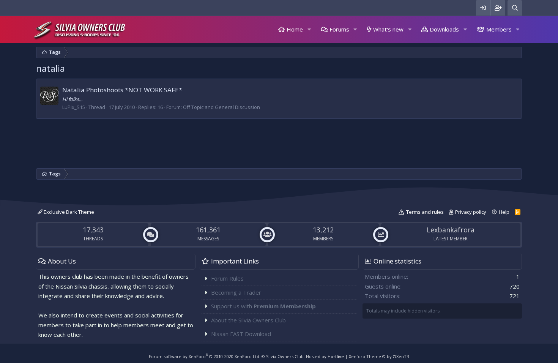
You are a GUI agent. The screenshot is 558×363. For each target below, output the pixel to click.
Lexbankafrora (450, 229)
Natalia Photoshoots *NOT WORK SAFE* (122, 89)
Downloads (444, 29)
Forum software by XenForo (204, 356)
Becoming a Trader (236, 292)
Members (499, 29)
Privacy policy (470, 211)
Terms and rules (425, 211)
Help (504, 211)
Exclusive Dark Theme (68, 211)
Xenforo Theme (379, 356)
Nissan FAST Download (241, 334)
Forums (339, 29)
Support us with (263, 306)
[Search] (515, 8)
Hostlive (336, 356)
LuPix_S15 (73, 107)
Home (295, 29)
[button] (309, 29)
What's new (388, 29)
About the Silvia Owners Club (248, 320)
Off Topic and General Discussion (221, 107)
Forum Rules (227, 278)
